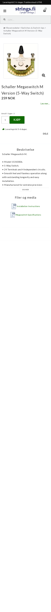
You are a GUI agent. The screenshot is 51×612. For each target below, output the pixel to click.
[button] (43, 75)
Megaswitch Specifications (28, 215)
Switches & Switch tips (33, 28)
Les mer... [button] (45, 103)
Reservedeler (13, 28)
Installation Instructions (28, 206)
